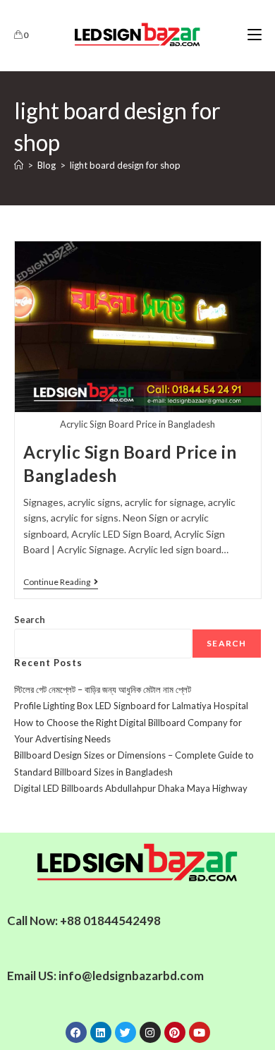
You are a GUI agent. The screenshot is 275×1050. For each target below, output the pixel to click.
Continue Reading (60, 582)
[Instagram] (150, 1032)
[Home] (18, 165)
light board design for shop (125, 165)
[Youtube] (199, 1032)
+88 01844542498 (110, 920)
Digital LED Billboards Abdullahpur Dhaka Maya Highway (131, 788)
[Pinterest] (174, 1032)
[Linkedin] (100, 1032)
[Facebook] (76, 1032)
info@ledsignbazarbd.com (131, 975)
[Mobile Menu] (255, 35)
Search (29, 619)
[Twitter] (125, 1032)
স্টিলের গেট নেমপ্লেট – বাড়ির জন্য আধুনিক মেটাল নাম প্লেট (102, 689)
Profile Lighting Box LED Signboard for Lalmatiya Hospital (131, 705)
